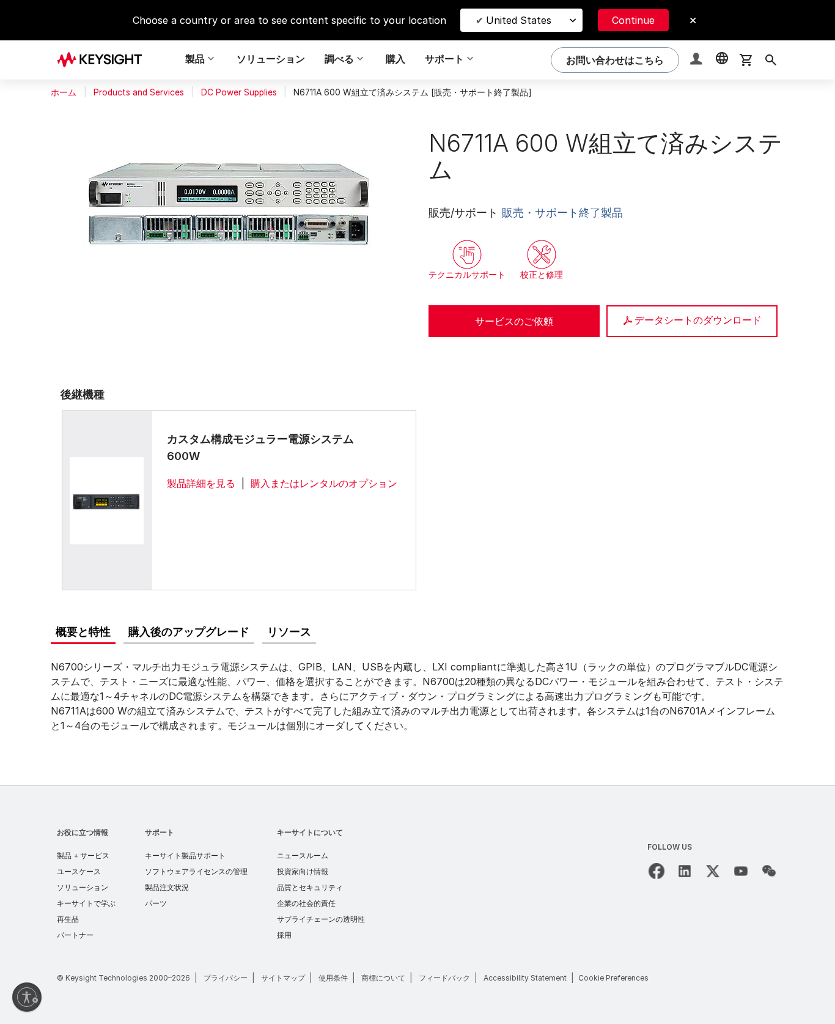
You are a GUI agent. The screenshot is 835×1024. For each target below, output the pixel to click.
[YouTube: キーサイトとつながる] (741, 871)
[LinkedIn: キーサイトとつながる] (684, 871)
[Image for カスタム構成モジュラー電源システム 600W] (107, 500)
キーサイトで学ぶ (86, 903)
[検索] (770, 60)
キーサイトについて (310, 832)
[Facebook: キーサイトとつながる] (656, 871)
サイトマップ (283, 977)
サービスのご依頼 (514, 321)
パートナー (75, 935)
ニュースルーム (302, 855)
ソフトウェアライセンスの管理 (196, 871)
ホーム (63, 92)
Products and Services (139, 92)
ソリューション (271, 59)
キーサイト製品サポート (185, 855)
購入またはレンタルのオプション (324, 483)
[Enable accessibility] (27, 997)
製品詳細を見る (201, 483)
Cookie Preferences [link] (613, 977)
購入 (395, 59)
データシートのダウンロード (698, 320)
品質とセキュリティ (310, 887)
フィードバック (444, 977)
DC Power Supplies (239, 92)
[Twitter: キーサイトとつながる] (713, 871)
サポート (159, 832)
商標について (383, 977)
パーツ (156, 903)
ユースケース (79, 871)
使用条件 (333, 977)
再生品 (68, 919)
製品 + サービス (83, 855)
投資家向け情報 (302, 871)
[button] (697, 60)
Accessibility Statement (525, 977)
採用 (284, 935)
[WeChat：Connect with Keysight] (769, 871)
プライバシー (226, 977)
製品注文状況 (167, 887)
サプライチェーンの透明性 (321, 919)
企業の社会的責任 (306, 903)
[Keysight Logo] (104, 60)
